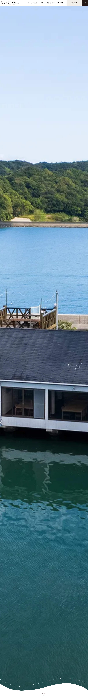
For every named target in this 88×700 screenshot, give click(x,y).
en (86, 3)
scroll (44, 693)
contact (74, 3)
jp (83, 3)
